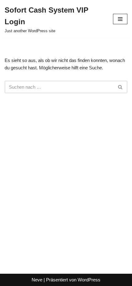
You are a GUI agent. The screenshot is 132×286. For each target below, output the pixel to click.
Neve (37, 279)
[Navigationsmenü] (120, 19)
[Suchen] (120, 87)
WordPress (89, 279)
